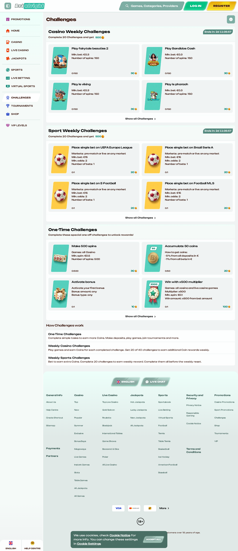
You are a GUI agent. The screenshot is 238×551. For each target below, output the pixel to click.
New (76, 410)
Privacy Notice (193, 405)
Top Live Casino (110, 402)
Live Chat (157, 381)
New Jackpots (138, 418)
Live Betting (164, 410)
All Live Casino (109, 465)
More (162, 508)
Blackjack (107, 425)
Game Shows (109, 441)
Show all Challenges (139, 118)
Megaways (80, 449)
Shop (217, 425)
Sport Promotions (223, 410)
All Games (79, 496)
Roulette (106, 418)
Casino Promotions (224, 402)
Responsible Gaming (192, 414)
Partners (52, 456)
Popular (78, 418)
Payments (53, 448)
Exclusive (78, 433)
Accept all (153, 539)
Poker (105, 457)
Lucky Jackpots (138, 410)
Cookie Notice (193, 423)
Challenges (220, 418)
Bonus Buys (80, 441)
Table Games (81, 480)
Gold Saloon (108, 410)
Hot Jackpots (137, 402)
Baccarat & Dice (110, 449)
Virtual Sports (165, 418)
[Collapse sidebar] (7, 6)
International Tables (112, 433)
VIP (216, 441)
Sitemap (50, 425)
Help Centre (52, 410)
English (127, 381)
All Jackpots (80, 488)
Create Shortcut (54, 418)
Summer (78, 425)
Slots (77, 472)
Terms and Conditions (193, 450)
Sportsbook (164, 402)
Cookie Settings (89, 543)
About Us (51, 402)
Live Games (80, 457)
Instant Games (82, 465)
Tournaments (221, 433)
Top (76, 402)
